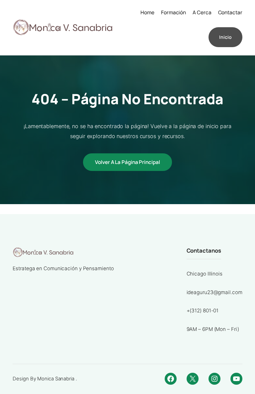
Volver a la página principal (127, 162)
